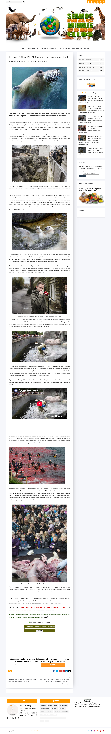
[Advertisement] (40, 428)
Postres (54, 715)
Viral (61, 48)
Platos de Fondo (45, 715)
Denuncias (53, 48)
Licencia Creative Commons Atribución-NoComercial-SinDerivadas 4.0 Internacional (87, 706)
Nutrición (65, 711)
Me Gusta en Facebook (86, 63)
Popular (84, 93)
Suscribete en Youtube (86, 67)
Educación (62, 708)
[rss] (97, 2)
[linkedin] (13, 718)
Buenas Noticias (33, 48)
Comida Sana (63, 705)
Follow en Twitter (85, 59)
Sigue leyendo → (32, 715)
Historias (44, 48)
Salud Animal (61, 718)
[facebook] (91, 2)
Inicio (24, 48)
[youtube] (100, 2)
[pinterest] (103, 2)
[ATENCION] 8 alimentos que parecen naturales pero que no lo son (89, 190)
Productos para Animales (48, 718)
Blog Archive (97, 93)
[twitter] (88, 2)
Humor (50, 711)
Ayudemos (43, 705)
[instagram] (94, 2)
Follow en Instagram (86, 70)
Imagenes (57, 711)
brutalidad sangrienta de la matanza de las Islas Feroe (55, 438)
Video (42, 721)
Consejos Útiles (72, 48)
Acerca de (84, 48)
